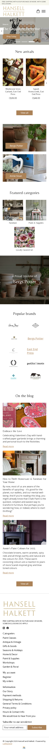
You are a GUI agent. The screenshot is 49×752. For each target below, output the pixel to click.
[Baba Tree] (14, 338)
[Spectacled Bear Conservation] (35, 376)
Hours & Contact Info (13, 711)
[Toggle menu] (43, 11)
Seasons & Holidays (13, 650)
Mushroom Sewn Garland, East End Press (13, 91)
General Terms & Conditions (17, 703)
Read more (8, 446)
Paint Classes (9, 637)
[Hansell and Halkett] (14, 11)
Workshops (9, 662)
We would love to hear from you (19, 716)
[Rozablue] (13, 376)
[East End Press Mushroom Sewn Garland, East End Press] (13, 72)
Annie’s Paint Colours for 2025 (19, 548)
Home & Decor (10, 654)
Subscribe (37, 727)
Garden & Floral (11, 666)
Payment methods (12, 695)
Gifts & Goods (10, 646)
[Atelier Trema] (35, 325)
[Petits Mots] (35, 363)
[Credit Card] (24, 748)
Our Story (8, 691)
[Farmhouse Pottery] (13, 363)
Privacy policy (9, 707)
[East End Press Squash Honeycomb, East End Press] (36, 72)
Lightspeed (7, 743)
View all (24, 112)
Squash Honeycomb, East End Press (36, 91)
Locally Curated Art (24, 250)
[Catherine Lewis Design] (13, 351)
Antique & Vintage (12, 641)
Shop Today (11, 36)
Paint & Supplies (36, 223)
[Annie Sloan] (13, 325)
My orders (8, 681)
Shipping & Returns (13, 699)
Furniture (13, 223)
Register (7, 677)
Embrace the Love (12, 431)
